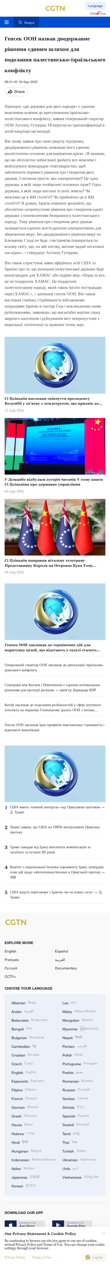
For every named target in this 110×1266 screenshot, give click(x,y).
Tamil (71, 1133)
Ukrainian (79, 1159)
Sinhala (73, 1107)
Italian (23, 1168)
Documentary (66, 968)
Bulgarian (28, 1037)
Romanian (77, 1080)
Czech (22, 1063)
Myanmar (80, 1028)
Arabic (23, 1011)
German (25, 1107)
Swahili (76, 1124)
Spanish (75, 1115)
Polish (72, 1054)
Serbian (75, 1098)
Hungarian (26, 1150)
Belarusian (29, 1019)
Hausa (22, 1124)
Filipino (24, 1089)
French (24, 1098)
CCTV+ (10, 976)
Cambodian (24, 1046)
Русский (11, 968)
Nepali (72, 1037)
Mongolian (77, 1019)
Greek (24, 1115)
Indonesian (34, 1159)
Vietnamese (80, 1176)
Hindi (20, 1142)
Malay (79, 1011)
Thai (69, 1142)
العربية (60, 959)
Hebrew (23, 1133)
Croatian (25, 1054)
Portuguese (79, 1063)
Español (61, 951)
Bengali (22, 1028)
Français (12, 959)
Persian (74, 1046)
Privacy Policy (15, 1257)
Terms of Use (41, 1257)
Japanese (26, 1176)
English (10, 951)
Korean (24, 1185)
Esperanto (28, 1080)
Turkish (74, 1150)
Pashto (72, 1072)
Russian (76, 1089)
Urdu (70, 1168)
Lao (69, 1002)
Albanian (24, 1002)
